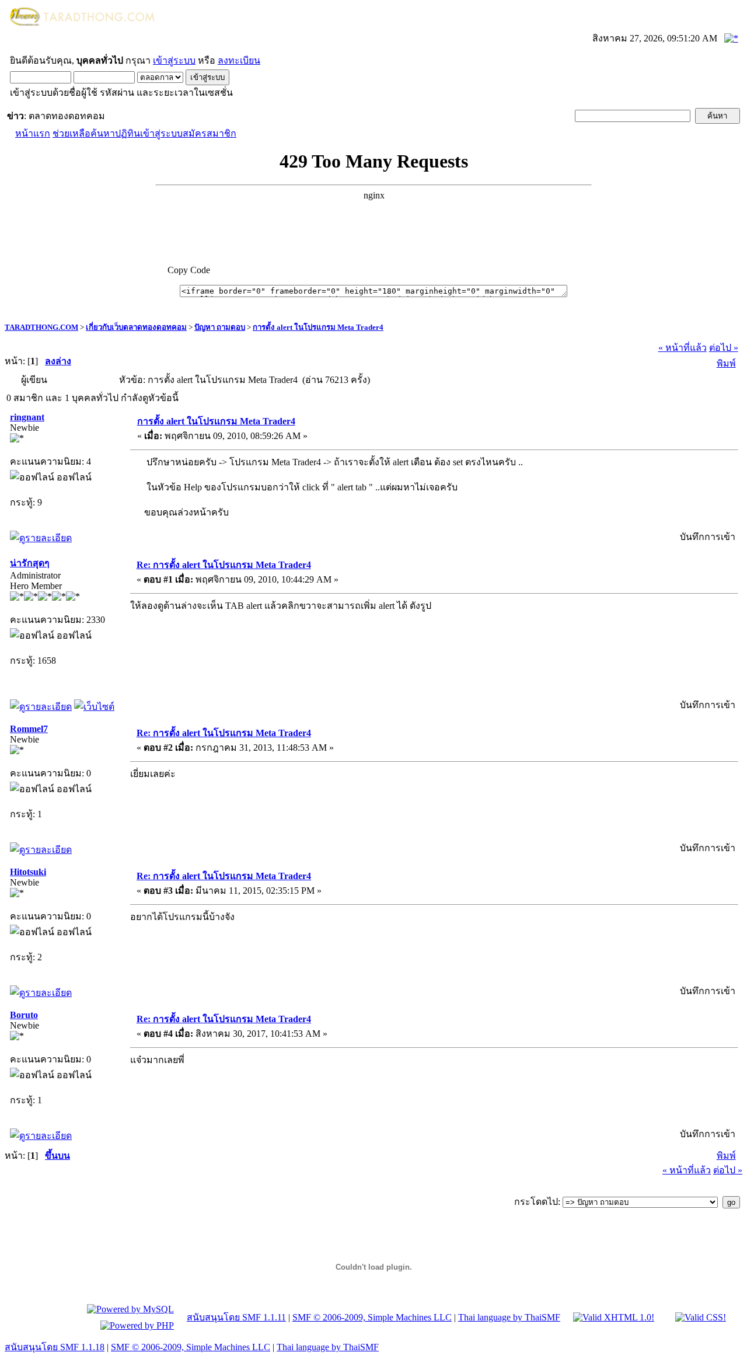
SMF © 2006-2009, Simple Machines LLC (372, 1317)
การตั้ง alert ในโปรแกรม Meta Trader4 (318, 327)
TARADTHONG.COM (41, 327)
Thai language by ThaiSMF (509, 1317)
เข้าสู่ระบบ (174, 60)
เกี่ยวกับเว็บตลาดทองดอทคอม (136, 327)
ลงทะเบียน (239, 60)
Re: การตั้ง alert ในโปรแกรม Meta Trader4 (224, 565)
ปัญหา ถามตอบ (219, 327)
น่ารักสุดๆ (30, 563)
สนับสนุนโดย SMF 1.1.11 (236, 1317)
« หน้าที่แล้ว (682, 348)
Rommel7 (29, 729)
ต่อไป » (723, 348)
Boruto (24, 1015)
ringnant (27, 417)
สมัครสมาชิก (209, 133)
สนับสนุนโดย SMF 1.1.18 (54, 1347)
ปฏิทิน (127, 133)
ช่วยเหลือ (71, 133)
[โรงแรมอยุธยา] (94, 707)
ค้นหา (102, 133)
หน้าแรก (32, 133)
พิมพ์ (726, 363)
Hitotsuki (28, 872)
